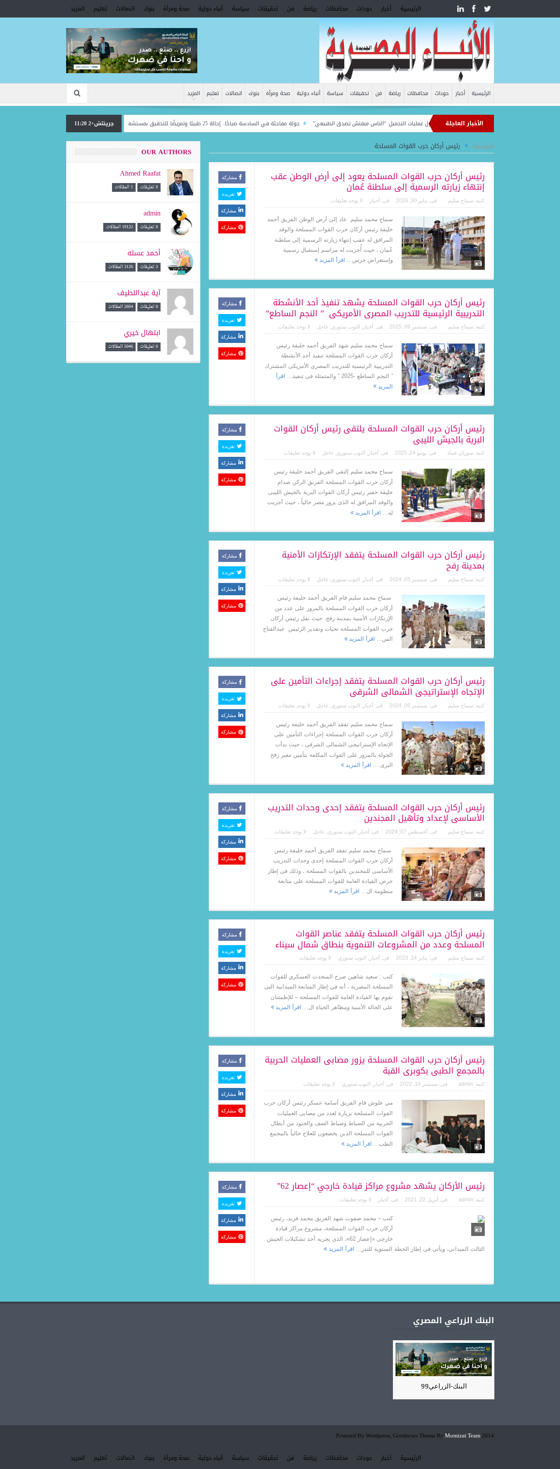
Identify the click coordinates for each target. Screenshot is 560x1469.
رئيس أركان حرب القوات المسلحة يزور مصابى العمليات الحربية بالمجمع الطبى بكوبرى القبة (375, 1065)
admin (465, 1084)
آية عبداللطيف (139, 293)
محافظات (337, 8)
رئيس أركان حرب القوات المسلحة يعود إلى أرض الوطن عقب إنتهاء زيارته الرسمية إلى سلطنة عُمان (378, 182)
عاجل (323, 327)
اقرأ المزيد (331, 260)
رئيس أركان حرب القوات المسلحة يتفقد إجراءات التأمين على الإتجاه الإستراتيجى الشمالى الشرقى (378, 686)
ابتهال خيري (142, 332)
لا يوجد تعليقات (347, 201)
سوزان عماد (460, 453)
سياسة (240, 8)
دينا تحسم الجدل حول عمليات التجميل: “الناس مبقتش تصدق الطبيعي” (424, 123)
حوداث (364, 8)
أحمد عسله (144, 253)
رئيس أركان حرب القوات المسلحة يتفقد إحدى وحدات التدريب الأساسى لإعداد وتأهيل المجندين (376, 813)
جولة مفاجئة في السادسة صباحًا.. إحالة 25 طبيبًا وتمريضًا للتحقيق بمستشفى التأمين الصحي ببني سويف (211, 123)
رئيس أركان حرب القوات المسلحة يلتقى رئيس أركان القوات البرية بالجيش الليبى (379, 434)
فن (290, 8)
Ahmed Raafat (140, 173)
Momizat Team (462, 1435)
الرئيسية (410, 8)
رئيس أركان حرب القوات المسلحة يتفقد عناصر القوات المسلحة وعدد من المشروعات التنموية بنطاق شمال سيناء (380, 939)
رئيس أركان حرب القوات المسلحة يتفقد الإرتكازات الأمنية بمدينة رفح (383, 560)
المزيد (77, 8)
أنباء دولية (210, 8)
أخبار (386, 8)
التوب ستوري (345, 327)
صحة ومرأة (176, 8)
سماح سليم (460, 201)
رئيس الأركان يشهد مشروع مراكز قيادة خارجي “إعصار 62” (381, 1186)
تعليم (100, 8)
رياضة (310, 8)
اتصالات (125, 8)
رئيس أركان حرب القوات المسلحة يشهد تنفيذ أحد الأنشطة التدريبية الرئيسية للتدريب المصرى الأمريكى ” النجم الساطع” (375, 308)
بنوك (149, 8)
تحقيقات (268, 8)
